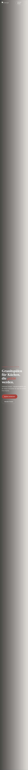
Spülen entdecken (9, 396)
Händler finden (19, 3)
